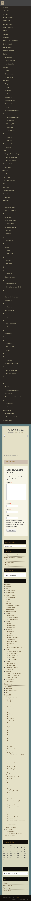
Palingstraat (12, 657)
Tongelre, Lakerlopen (13, 675)
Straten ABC (7, 695)
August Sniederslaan (13, 709)
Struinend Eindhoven (10, 827)
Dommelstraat (11, 625)
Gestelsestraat (13, 653)
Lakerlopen (7, 565)
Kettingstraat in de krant (11, 555)
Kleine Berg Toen (12, 641)
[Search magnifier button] (25, 546)
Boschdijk (12, 721)
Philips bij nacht (10, 607)
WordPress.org (7, 890)
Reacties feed (7, 888)
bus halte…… (9, 699)
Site (7, 515)
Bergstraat (10, 635)
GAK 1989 (8, 603)
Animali (8, 588)
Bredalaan (10, 723)
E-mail (8, 509)
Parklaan (9, 793)
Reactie (9, 482)
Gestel (7, 649)
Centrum (8, 621)
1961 (7, 692)
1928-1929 (9, 688)
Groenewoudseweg (13, 749)
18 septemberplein (11, 697)
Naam (8, 504)
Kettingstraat (11, 665)
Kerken (8, 613)
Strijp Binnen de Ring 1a (12, 667)
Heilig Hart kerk (13, 617)
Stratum (8, 661)
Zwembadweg (11, 825)
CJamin (8, 601)
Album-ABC (7, 584)
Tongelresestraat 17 (13, 677)
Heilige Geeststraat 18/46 (16, 755)
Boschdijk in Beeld (12, 719)
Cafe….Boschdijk (10, 597)
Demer (9, 623)
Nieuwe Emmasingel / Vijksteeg (13, 557)
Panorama (8, 703)
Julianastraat (11, 639)
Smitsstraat (10, 643)
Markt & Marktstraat (13, 777)
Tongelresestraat (9, 562)
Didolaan (9, 733)
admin (22, 432)
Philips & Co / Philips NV (13, 605)
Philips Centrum (10, 590)
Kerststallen (10, 615)
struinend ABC (10, 829)
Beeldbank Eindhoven (10, 611)
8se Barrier (10, 681)
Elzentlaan (10, 739)
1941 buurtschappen (11, 690)
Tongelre (8, 671)
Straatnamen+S (11, 831)
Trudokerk (10, 669)
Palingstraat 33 (15, 659)
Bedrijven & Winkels (9, 595)
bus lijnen (10, 701)
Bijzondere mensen (9, 836)
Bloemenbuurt (11, 663)
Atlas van (8, 586)
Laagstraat (10, 773)
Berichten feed (7, 885)
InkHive (17, 897)
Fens (10, 633)
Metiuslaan (10, 779)
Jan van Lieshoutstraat (13, 761)
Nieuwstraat (10, 783)
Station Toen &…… (11, 592)
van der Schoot (10, 461)
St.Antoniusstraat (12, 707)
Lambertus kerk (13, 619)
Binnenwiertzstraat (12, 715)
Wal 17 (9, 645)
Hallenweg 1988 (13, 655)
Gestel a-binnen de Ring (14, 651)
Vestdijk (6, 560)
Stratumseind (11, 627)
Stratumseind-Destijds (13, 801)
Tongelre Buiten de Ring (14, 673)
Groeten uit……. (8, 684)
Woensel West (10, 679)
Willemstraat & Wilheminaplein (16, 821)
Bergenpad (10, 631)
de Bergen (9, 629)
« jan (4, 864)
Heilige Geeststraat (13, 637)
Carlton (8, 599)
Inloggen (5, 883)
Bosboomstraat (11, 717)
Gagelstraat (10, 747)
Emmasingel (10, 741)
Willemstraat (11, 819)
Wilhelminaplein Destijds (14, 647)
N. (6, 781)
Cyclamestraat (11, 727)
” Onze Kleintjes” (9, 686)
